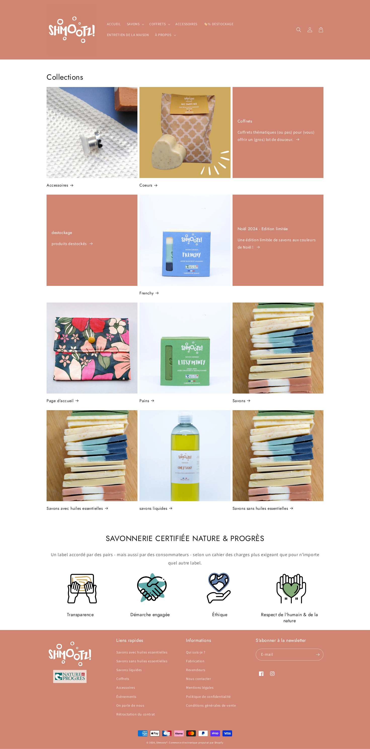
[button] (135, 24)
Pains (144, 401)
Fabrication (195, 661)
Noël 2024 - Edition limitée (263, 229)
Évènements (126, 696)
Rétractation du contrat (135, 714)
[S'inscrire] (317, 655)
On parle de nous (130, 705)
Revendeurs (195, 670)
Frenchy (146, 293)
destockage (62, 232)
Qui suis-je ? (195, 652)
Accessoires (57, 185)
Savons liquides (129, 670)
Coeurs (145, 185)
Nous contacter (198, 678)
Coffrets (245, 121)
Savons (239, 401)
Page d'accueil (60, 401)
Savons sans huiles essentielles (260, 508)
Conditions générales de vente (211, 705)
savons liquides (153, 508)
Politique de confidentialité (208, 696)
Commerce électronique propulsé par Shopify (196, 742)
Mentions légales (200, 687)
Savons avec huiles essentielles (75, 508)
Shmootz (161, 742)
